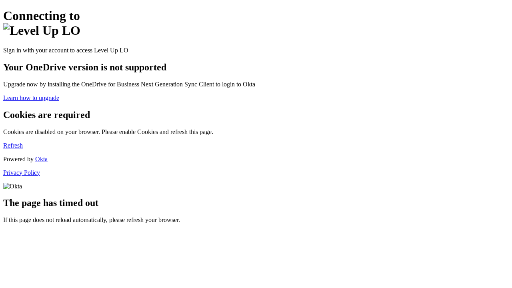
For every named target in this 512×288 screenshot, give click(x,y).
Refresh (13, 145)
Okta (41, 159)
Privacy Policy (21, 172)
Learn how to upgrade (31, 97)
